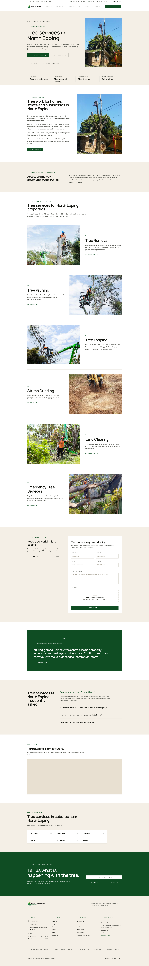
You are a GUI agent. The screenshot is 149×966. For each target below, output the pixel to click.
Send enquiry (93, 607)
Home (29, 21)
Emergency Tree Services (83, 935)
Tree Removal (80, 921)
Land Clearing (80, 932)
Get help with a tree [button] (37, 55)
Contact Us (96, 6)
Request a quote (112, 6)
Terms (114, 958)
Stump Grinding (80, 929)
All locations (105, 935)
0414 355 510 (117, 1)
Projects (54, 932)
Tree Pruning (80, 924)
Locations (36, 21)
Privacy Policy (105, 958)
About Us (49, 6)
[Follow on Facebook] (119, 958)
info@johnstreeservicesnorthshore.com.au (38, 928)
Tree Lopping (80, 926)
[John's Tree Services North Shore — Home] (34, 7)
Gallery (54, 929)
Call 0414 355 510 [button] (58, 55)
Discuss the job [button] (34, 149)
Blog (87, 6)
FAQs (80, 6)
